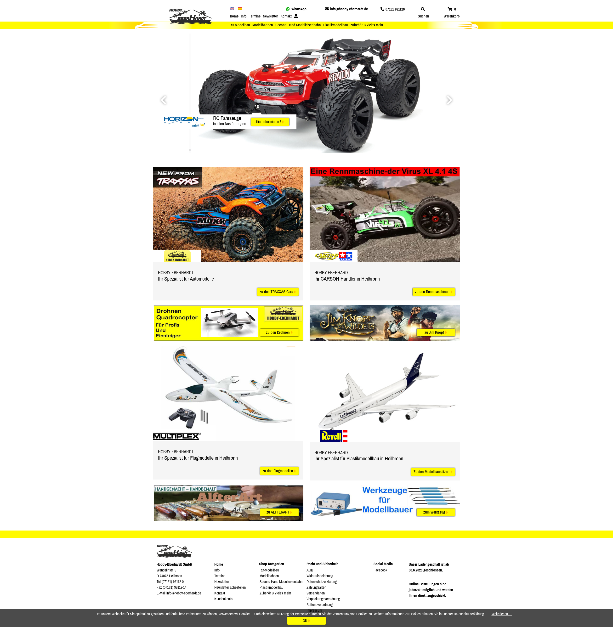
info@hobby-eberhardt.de (349, 9)
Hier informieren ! (268, 122)
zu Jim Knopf (434, 332)
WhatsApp (298, 9)
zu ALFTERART (278, 512)
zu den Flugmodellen (277, 471)
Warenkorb (452, 16)
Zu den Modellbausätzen (431, 472)
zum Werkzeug (434, 512)
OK (305, 621)
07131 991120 (395, 9)
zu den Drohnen (278, 332)
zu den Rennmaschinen (432, 292)
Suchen (423, 16)
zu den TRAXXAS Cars (276, 292)
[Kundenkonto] (296, 16)
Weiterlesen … (502, 614)
